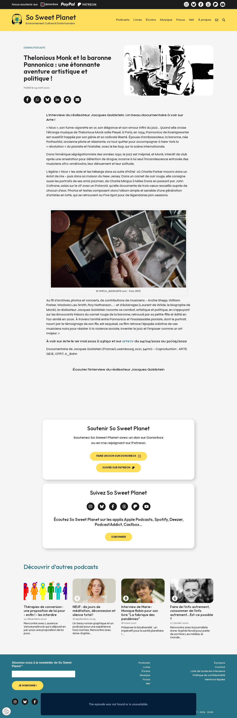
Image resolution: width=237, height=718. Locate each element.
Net (191, 19)
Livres (137, 19)
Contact (220, 667)
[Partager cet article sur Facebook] (27, 100)
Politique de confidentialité (209, 675)
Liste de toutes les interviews (208, 671)
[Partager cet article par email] (77, 100)
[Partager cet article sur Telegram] (67, 100)
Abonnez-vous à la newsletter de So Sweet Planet (41, 664)
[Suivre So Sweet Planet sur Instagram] (186, 4)
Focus (180, 19)
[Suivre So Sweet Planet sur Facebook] (200, 4)
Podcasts (122, 19)
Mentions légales (215, 679)
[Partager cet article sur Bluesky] (47, 100)
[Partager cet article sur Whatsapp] (37, 100)
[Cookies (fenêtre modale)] (6, 711)
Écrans (151, 19)
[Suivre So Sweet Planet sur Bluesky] (193, 4)
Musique (166, 19)
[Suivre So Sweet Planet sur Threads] (208, 4)
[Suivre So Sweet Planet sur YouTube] (222, 4)
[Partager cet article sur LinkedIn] (57, 100)
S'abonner (118, 537)
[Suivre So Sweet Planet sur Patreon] (215, 4)
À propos (204, 19)
